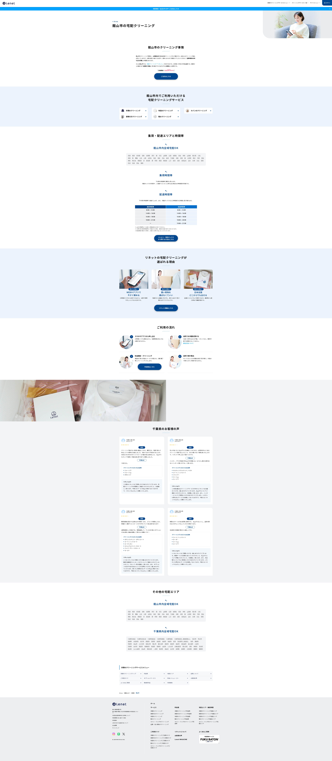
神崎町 (195, 646)
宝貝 (174, 160)
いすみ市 (170, 646)
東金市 (170, 641)
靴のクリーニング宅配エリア (207, 719)
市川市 (200, 639)
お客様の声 (194, 678)
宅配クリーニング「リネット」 (155, 64)
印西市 (130, 646)
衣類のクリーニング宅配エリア (208, 711)
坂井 (154, 158)
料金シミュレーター (173, 678)
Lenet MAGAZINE (181, 739)
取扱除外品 (147, 683)
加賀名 (175, 155)
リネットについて (180, 732)
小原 (145, 158)
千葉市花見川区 (141, 639)
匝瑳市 (153, 646)
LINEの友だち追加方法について (120, 723)
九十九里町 (136, 649)
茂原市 (153, 641)
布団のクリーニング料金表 (182, 716)
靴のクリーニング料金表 (182, 719)
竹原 (198, 158)
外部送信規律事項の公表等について (121, 715)
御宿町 (195, 649)
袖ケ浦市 (190, 644)
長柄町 (178, 649)
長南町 (183, 649)
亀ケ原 (194, 155)
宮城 (202, 160)
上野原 (165, 155)
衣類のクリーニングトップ (128, 673)
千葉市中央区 (131, 639)
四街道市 (183, 644)
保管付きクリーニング (134, 116)
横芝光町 (149, 649)
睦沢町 (161, 649)
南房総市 (146, 646)
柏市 (192, 641)
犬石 (160, 155)
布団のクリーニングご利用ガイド (160, 740)
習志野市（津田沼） (183, 641)
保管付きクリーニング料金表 (183, 714)
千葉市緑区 (169, 639)
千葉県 (132, 693)
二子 (170, 160)
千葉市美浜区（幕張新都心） (182, 639)
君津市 (167, 644)
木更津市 (136, 641)
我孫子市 (148, 644)
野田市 (148, 641)
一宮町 (156, 649)
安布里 (138, 155)
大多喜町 (189, 649)
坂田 (160, 160)
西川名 (134, 160)
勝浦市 (197, 641)
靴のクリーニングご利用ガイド (160, 743)
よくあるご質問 (125, 683)
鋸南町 (201, 649)
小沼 (140, 158)
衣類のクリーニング (133, 110)
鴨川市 (154, 644)
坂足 (159, 158)
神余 (184, 155)
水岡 (193, 160)
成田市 (159, 641)
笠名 (179, 155)
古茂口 (150, 158)
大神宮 (189, 158)
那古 (202, 158)
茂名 (137, 163)
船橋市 (130, 641)
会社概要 (114, 725)
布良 (133, 163)
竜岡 (142, 163)
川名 (199, 155)
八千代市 (141, 644)
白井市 (135, 646)
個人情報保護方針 (116, 709)
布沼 (129, 163)
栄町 (190, 646)
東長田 (165, 160)
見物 (129, 158)
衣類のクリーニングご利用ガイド (160, 735)
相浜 (133, 155)
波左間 (148, 160)
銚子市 (194, 639)
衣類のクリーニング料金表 (182, 711)
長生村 (167, 649)
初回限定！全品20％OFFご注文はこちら (166, 9)
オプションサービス (150, 678)
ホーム (121, 693)
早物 (156, 160)
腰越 (136, 158)
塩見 (167, 158)
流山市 (135, 644)
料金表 (146, 673)
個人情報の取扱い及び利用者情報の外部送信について (125, 712)
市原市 (130, 644)
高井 (194, 158)
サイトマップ (115, 728)
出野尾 (148, 155)
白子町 (172, 649)
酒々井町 (185, 646)
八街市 (197, 644)
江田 (170, 155)
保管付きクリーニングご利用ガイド (161, 738)
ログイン (328, 2)
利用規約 (169, 683)
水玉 (198, 160)
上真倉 (189, 155)
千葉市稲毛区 (151, 639)
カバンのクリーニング (199, 110)
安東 (143, 155)
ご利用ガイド (124, 678)
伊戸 (153, 155)
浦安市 (178, 644)
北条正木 (183, 160)
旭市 (174, 641)
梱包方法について (188, 343)
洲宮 (181, 158)
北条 (178, 160)
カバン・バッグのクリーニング (160, 722)
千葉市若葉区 (161, 639)
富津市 (172, 644)
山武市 (164, 646)
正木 (189, 160)
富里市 (141, 646)
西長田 (140, 160)
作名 (163, 158)
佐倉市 (164, 641)
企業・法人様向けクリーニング (160, 724)
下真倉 (172, 158)
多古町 (201, 646)
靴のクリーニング (164, 116)
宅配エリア (170, 673)
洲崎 (177, 158)
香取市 (159, 646)
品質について (194, 673)
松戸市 (142, 641)
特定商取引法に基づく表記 (119, 718)
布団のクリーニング (165, 110)
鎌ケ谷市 (160, 644)
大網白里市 (178, 646)
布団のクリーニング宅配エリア (208, 716)
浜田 (129, 155)
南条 (129, 160)
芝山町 (143, 649)
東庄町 (130, 649)
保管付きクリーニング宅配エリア (208, 714)
